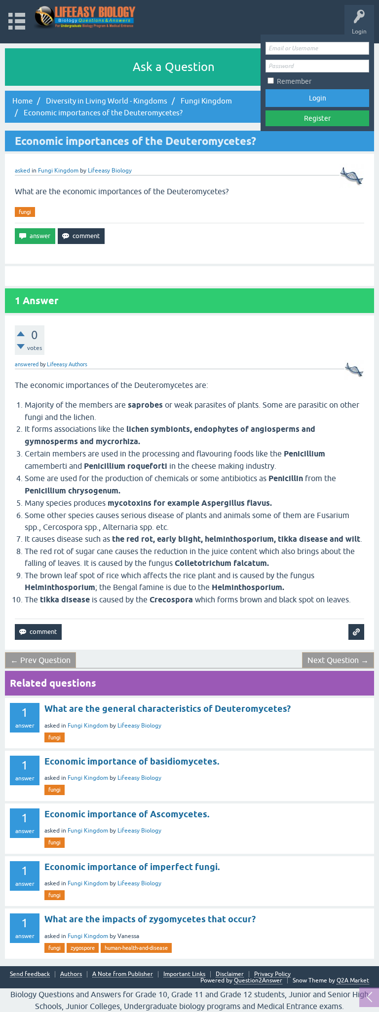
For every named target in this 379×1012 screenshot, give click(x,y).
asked (22, 170)
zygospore (83, 948)
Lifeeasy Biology (139, 725)
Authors (71, 974)
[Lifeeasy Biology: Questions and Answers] (85, 17)
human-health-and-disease (136, 948)
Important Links (184, 974)
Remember (294, 81)
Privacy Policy (272, 974)
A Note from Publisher (122, 974)
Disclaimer (230, 974)
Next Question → (338, 660)
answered (26, 364)
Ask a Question (174, 66)
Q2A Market (353, 980)
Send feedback (30, 974)
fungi (25, 212)
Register (317, 118)
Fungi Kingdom (58, 170)
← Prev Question (40, 660)
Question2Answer (258, 980)
